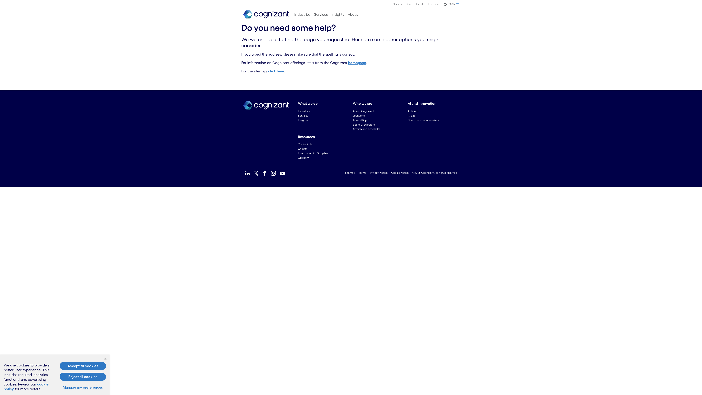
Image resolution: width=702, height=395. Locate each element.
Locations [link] (359, 115)
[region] (55, 375)
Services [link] (303, 115)
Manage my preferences (83, 387)
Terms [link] (362, 172)
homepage (357, 63)
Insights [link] (303, 120)
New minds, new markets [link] (423, 120)
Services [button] (321, 14)
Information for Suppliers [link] (313, 153)
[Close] (105, 359)
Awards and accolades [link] (366, 129)
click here (276, 71)
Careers (397, 4)
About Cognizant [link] (363, 111)
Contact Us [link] (305, 144)
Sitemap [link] (350, 172)
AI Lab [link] (412, 115)
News (409, 4)
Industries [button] (302, 14)
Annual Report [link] (361, 120)
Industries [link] (304, 111)
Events (420, 4)
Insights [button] (337, 14)
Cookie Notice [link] (400, 172)
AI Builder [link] (413, 111)
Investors (433, 4)
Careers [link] (302, 148)
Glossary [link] (303, 157)
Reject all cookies (82, 377)
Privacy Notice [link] (379, 172)
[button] (451, 4)
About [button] (353, 14)
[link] (266, 14)
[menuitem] (397, 4)
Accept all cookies (82, 366)
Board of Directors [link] (364, 124)
